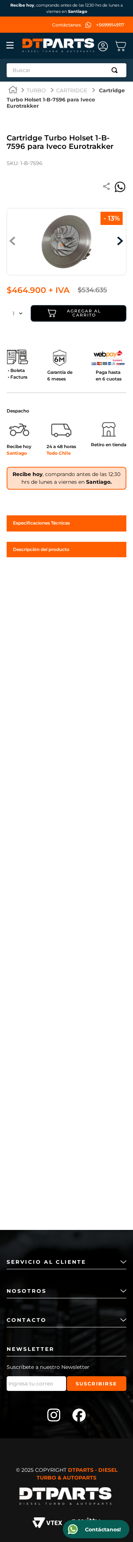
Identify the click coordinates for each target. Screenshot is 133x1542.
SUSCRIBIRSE (96, 1384)
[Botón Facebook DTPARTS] (79, 1416)
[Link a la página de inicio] (13, 91)
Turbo (36, 90)
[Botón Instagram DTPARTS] (54, 1416)
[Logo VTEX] (47, 1523)
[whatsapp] (120, 187)
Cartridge (71, 90)
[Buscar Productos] (116, 70)
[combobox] (66, 70)
